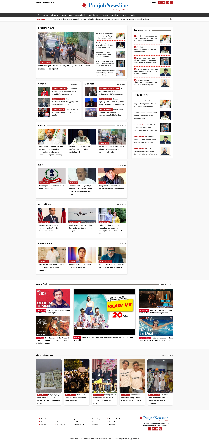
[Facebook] (160, 2)
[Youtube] (167, 2)
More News (74, 84)
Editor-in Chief (114, 419)
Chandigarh (115, 15)
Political (95, 425)
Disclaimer (135, 438)
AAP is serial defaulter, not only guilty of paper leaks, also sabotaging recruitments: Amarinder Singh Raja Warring (80, 19)
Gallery (133, 15)
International (80, 15)
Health (75, 422)
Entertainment (93, 15)
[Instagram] (171, 2)
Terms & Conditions (114, 438)
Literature (96, 422)
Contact (112, 422)
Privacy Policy (126, 438)
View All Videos (167, 284)
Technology (96, 419)
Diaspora (54, 15)
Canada (45, 15)
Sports (75, 419)
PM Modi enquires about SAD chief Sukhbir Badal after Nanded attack (145, 19)
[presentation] (42, 46)
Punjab (63, 15)
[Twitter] (163, 2)
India (70, 15)
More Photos (167, 355)
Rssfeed (112, 425)
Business (104, 15)
